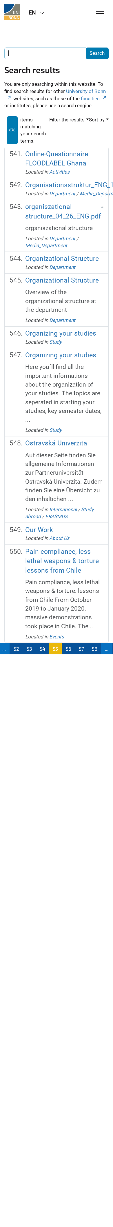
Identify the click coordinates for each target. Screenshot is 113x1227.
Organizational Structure (62, 259)
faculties (90, 98)
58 (94, 648)
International (63, 509)
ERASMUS (56, 516)
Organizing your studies (60, 333)
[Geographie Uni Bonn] (12, 12)
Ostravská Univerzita (56, 443)
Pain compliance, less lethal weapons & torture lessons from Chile (62, 561)
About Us (59, 538)
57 (81, 648)
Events (56, 637)
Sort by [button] (97, 120)
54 (42, 648)
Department (62, 193)
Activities (59, 172)
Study (55, 342)
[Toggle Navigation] (100, 12)
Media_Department (46, 245)
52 (16, 648)
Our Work (39, 530)
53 (29, 648)
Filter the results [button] (67, 120)
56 (68, 648)
